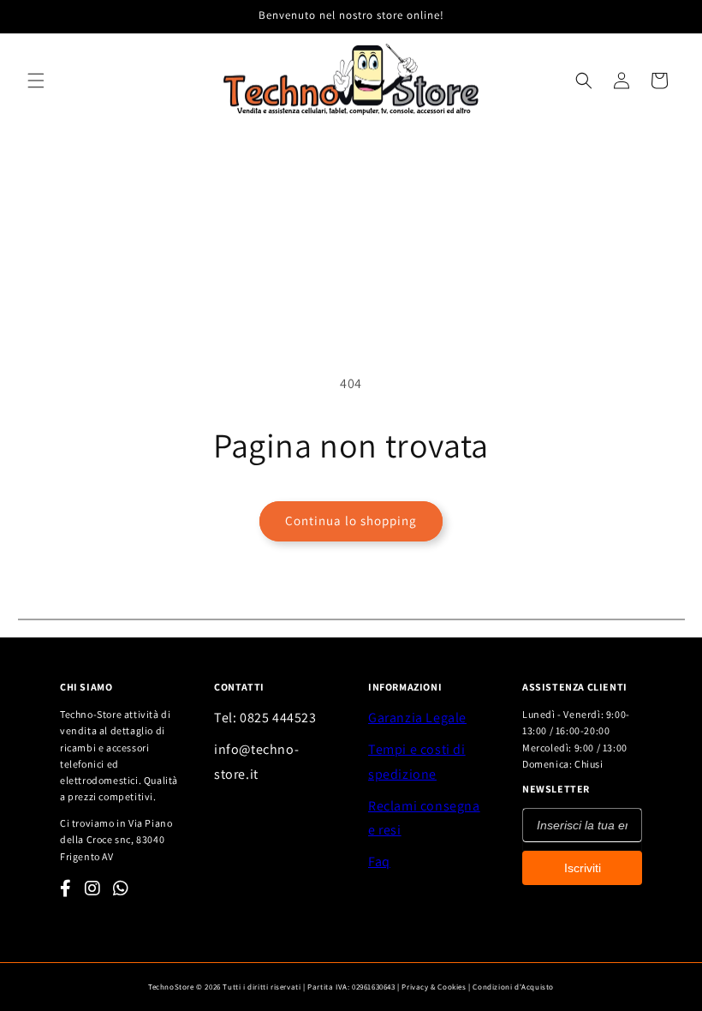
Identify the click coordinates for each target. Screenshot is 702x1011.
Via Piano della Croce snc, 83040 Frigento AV (116, 839)
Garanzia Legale (417, 718)
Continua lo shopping (351, 520)
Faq (379, 861)
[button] (36, 80)
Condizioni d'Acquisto (513, 987)
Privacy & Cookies (434, 987)
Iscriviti (582, 868)
